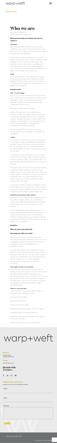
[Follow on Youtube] (15, 375)
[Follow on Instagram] (11, 375)
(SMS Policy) (12, 363)
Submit (7, 423)
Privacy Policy (38, 440)
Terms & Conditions (48, 440)
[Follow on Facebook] (3, 375)
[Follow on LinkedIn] (7, 375)
